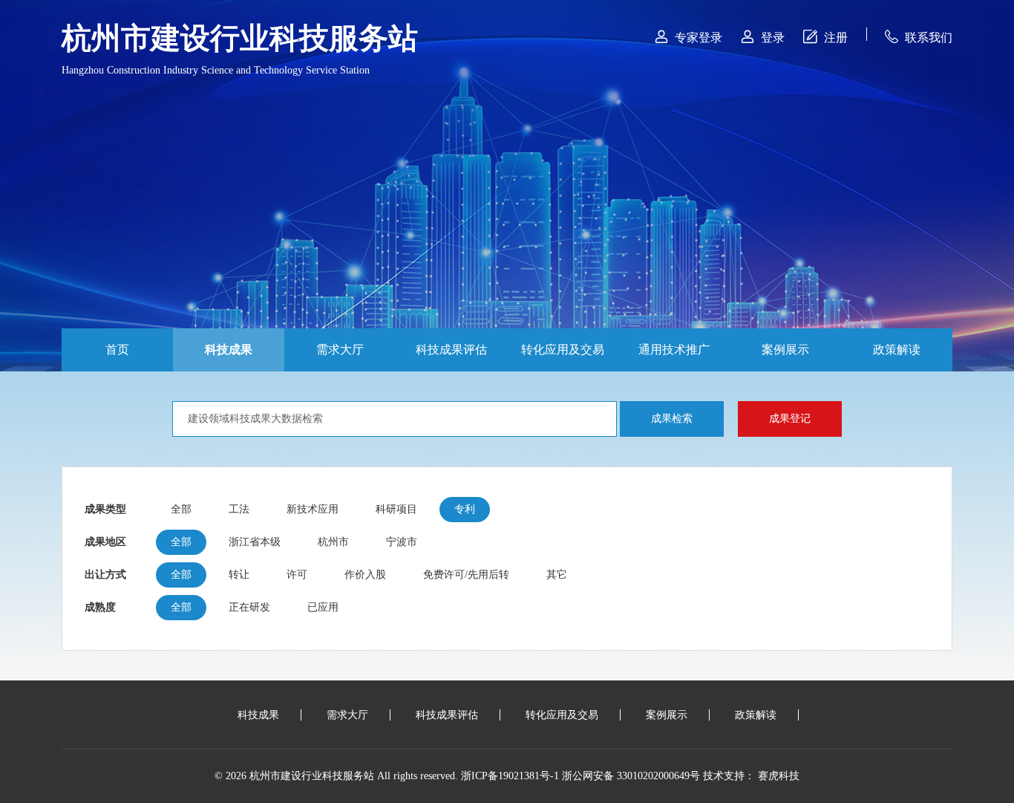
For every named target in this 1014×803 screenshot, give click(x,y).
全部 (181, 509)
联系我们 (918, 37)
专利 (464, 509)
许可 (297, 574)
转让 (239, 574)
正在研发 (249, 607)
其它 (556, 574)
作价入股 (365, 574)
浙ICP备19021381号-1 (510, 775)
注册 (825, 37)
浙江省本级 (255, 541)
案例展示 (785, 349)
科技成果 (228, 349)
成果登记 (790, 418)
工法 (239, 509)
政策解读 (896, 349)
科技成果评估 (451, 349)
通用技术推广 (674, 349)
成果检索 (672, 418)
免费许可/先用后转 (466, 574)
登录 (763, 37)
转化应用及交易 (562, 349)
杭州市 (333, 541)
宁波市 (401, 541)
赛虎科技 (778, 775)
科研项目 (396, 509)
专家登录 (688, 37)
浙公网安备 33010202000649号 (631, 775)
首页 (117, 349)
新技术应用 (312, 509)
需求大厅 (340, 349)
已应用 (322, 607)
